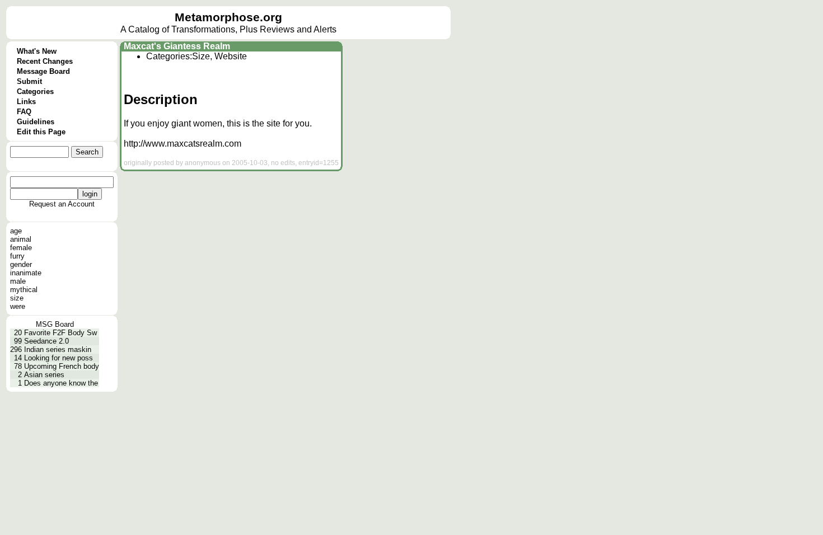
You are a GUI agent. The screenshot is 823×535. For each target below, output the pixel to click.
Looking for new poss (58, 358)
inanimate (25, 273)
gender (21, 264)
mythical (24, 289)
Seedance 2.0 (46, 341)
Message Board (43, 71)
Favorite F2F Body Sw (60, 332)
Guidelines (35, 122)
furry (17, 256)
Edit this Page (41, 132)
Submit (29, 81)
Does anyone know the (61, 383)
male (18, 281)
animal (20, 239)
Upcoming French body (61, 366)
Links (26, 101)
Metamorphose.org (228, 17)
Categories (35, 91)
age (16, 231)
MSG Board (55, 324)
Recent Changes (45, 61)
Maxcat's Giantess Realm (177, 46)
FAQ (24, 111)
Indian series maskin (57, 349)
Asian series (44, 374)
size (17, 298)
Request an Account (62, 204)
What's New (37, 51)
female (21, 247)
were (17, 306)
